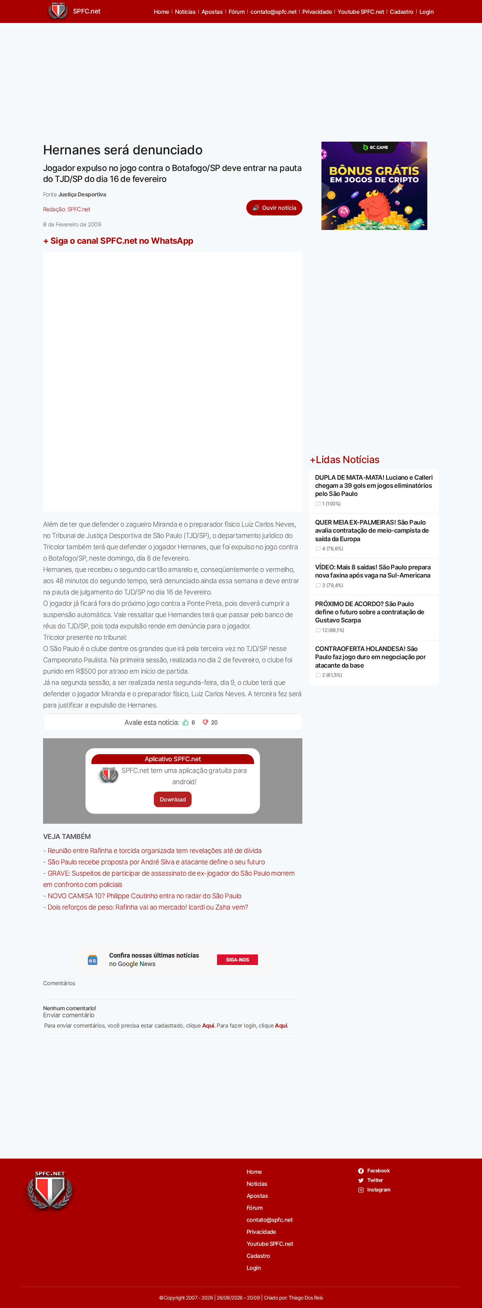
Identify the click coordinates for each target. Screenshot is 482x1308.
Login (427, 11)
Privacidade (317, 11)
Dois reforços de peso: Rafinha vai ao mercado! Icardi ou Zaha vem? (148, 907)
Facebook (378, 1170)
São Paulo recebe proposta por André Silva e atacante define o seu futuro (156, 862)
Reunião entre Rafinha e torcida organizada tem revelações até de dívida (155, 850)
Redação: (66, 209)
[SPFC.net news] (173, 960)
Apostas (212, 11)
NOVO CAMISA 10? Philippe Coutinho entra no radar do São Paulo (144, 896)
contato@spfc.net (273, 11)
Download (173, 799)
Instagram (378, 1189)
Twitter (375, 1180)
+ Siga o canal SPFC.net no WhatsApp (118, 241)
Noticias (185, 11)
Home (161, 11)
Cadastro (402, 11)
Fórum (237, 11)
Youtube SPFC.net (361, 11)
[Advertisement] (241, 78)
